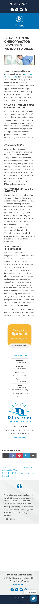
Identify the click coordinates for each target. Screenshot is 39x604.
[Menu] (19, 601)
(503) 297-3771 (19, 3)
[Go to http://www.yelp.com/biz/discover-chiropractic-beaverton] (26, 10)
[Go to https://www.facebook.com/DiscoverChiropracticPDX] (12, 10)
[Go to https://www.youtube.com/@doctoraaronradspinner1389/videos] (21, 10)
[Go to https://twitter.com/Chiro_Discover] (16, 10)
